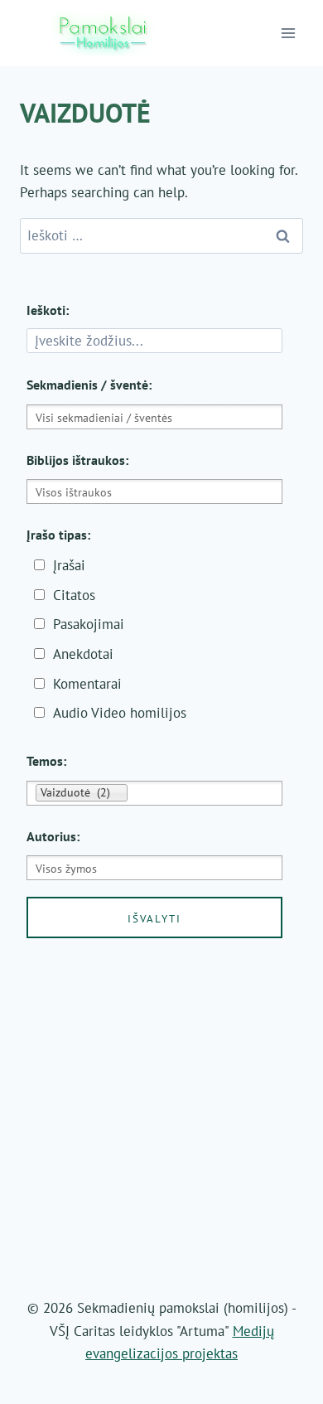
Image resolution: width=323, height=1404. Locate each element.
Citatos (74, 595)
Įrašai (69, 565)
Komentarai (87, 684)
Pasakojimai (88, 624)
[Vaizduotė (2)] (154, 792)
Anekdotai (83, 654)
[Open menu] (288, 33)
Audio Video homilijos (119, 713)
